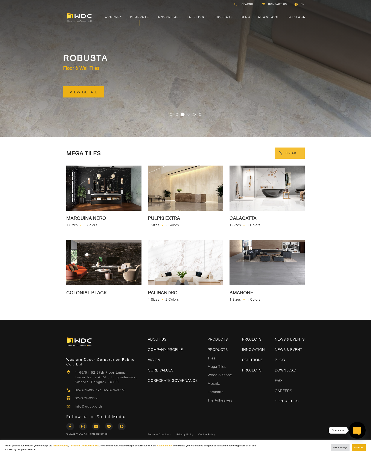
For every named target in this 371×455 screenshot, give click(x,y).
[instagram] (85, 425)
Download (285, 370)
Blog (245, 17)
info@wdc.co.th (88, 406)
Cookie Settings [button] (340, 447)
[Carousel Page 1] (171, 114)
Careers (283, 391)
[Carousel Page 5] (194, 114)
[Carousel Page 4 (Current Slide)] (188, 114)
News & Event (288, 350)
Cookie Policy (206, 434)
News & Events (290, 339)
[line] (111, 425)
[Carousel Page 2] (177, 114)
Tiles (212, 358)
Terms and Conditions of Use (84, 445)
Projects (224, 17)
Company (113, 17)
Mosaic (214, 384)
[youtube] (98, 425)
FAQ (278, 380)
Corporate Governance (173, 380)
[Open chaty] (357, 430)
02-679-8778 (114, 390)
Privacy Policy (185, 434)
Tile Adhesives (220, 400)
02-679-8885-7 (88, 390)
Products (139, 17)
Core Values (160, 370)
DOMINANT (88, 58)
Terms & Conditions (160, 434)
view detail (83, 92)
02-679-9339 (86, 398)
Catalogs (296, 17)
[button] (303, 4)
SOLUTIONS (197, 17)
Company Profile (165, 350)
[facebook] (72, 425)
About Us (157, 339)
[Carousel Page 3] (182, 114)
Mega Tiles (217, 367)
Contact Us (277, 4)
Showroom (268, 17)
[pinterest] (122, 425)
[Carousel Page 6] (200, 114)
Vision (154, 360)
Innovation (168, 17)
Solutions (252, 360)
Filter (291, 153)
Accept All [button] (358, 447)
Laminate (216, 392)
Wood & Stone (220, 375)
